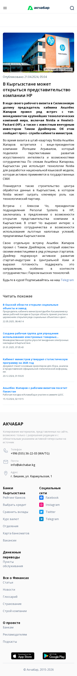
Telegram (67, 280)
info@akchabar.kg (23, 465)
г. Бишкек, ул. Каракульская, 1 (31, 476)
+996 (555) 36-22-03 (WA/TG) (30, 453)
